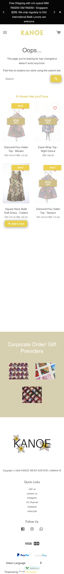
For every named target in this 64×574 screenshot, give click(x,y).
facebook (32, 506)
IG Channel (32, 502)
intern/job (32, 511)
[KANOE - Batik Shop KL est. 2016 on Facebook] (22, 530)
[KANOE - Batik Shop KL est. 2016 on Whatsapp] (41, 530)
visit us (32, 489)
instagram (32, 497)
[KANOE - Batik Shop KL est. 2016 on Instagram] (32, 530)
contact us (32, 493)
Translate (31, 572)
